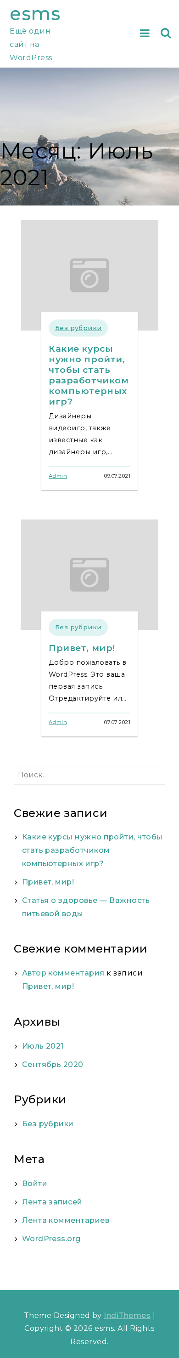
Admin (58, 476)
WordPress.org (51, 1238)
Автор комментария (63, 973)
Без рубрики (78, 327)
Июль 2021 (43, 1046)
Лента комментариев (66, 1220)
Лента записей (52, 1202)
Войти (34, 1183)
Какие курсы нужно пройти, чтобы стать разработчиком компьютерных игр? (89, 375)
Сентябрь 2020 (53, 1064)
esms (35, 13)
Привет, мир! (82, 647)
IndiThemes (127, 1315)
